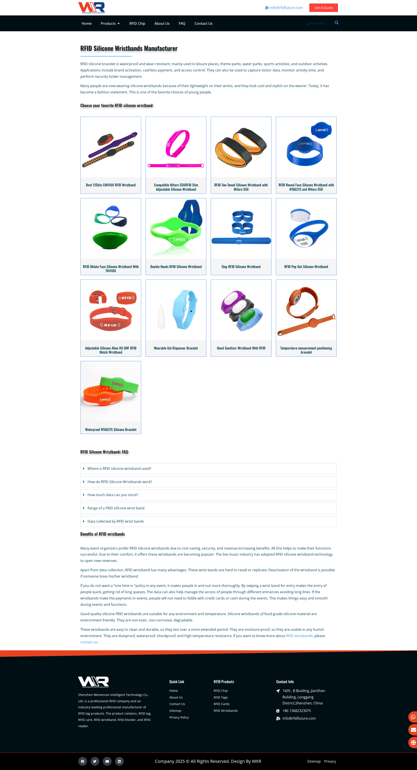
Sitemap (314, 761)
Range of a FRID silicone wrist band (116, 508)
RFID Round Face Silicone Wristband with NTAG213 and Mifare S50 (306, 187)
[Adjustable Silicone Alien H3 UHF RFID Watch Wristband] (111, 338)
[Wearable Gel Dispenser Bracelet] (176, 338)
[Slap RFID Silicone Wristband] (241, 257)
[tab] (208, 468)
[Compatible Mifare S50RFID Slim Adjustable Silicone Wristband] (176, 176)
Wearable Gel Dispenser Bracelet (176, 348)
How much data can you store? (113, 494)
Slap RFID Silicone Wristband (241, 266)
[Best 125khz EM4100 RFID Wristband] (111, 176)
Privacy (330, 761)
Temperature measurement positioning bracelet (306, 350)
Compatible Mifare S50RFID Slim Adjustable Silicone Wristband (176, 187)
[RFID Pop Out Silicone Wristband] (306, 257)
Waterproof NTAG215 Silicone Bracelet (110, 429)
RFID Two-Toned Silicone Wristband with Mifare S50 (241, 187)
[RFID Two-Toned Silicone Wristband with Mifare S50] (241, 176)
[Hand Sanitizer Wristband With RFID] (241, 338)
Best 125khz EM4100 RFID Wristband (111, 184)
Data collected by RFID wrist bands (116, 521)
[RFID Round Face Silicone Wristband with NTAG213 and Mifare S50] (306, 176)
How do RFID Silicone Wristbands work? (120, 481)
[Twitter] (95, 761)
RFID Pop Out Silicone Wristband (306, 266)
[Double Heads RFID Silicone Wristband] (176, 257)
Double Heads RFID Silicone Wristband (176, 266)
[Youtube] (107, 761)
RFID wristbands (299, 635)
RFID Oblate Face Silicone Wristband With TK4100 (111, 268)
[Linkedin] (119, 761)
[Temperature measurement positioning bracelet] (306, 338)
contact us (89, 642)
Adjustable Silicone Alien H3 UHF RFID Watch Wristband (110, 350)
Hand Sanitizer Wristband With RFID (241, 348)
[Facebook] (82, 761)
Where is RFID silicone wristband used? (119, 468)
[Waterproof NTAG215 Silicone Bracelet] (111, 420)
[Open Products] (118, 23)
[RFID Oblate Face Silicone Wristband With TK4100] (111, 257)
